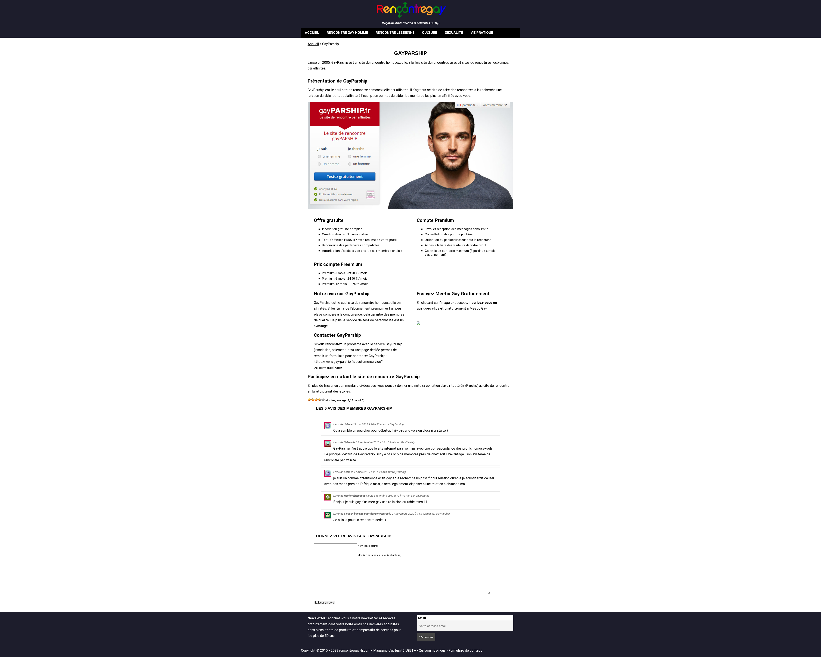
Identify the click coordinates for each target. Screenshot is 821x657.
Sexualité (454, 33)
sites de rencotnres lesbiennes (485, 63)
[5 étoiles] (323, 399)
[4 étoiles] (319, 399)
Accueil (312, 33)
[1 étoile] (309, 399)
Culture (429, 33)
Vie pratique (482, 33)
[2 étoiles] (313, 399)
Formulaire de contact (465, 650)
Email (422, 617)
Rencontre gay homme (347, 33)
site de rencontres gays (439, 63)
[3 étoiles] (316, 399)
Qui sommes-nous (432, 650)
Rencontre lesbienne (395, 33)
